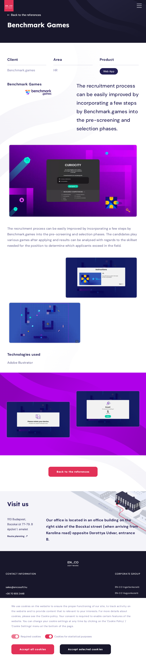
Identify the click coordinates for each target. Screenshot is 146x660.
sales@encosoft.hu (16, 587)
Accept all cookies (33, 649)
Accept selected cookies (85, 649)
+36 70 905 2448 (15, 593)
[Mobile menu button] (139, 5)
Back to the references (26, 15)
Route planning (16, 536)
